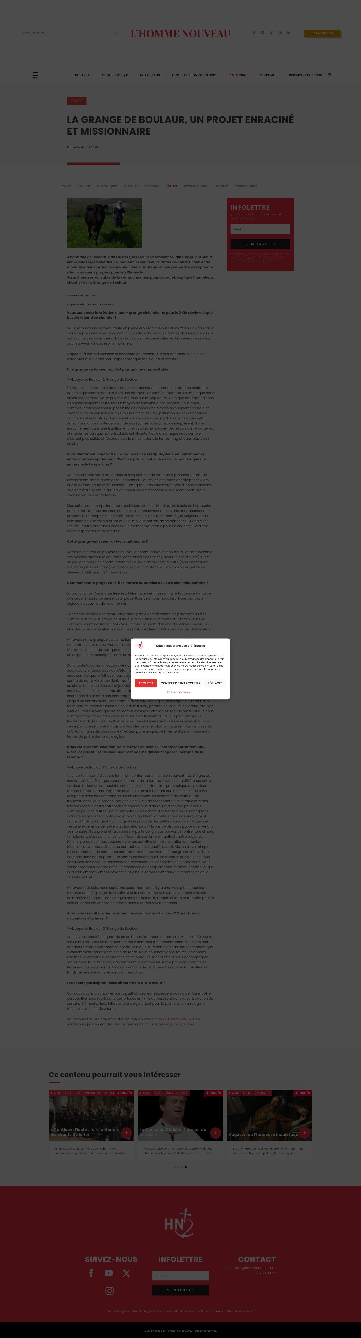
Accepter (146, 683)
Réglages (215, 683)
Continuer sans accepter (180, 683)
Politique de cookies (178, 692)
